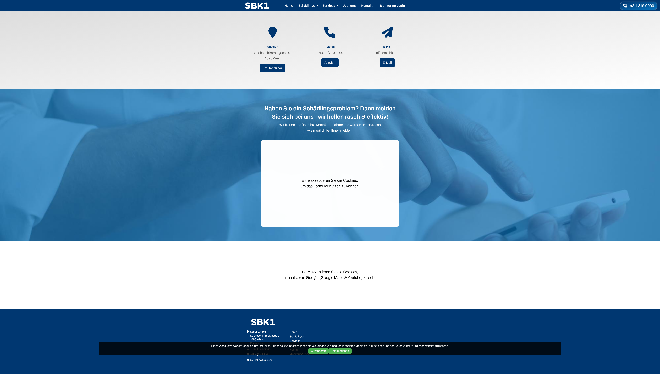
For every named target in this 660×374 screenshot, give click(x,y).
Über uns (349, 5)
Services (328, 5)
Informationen (340, 350)
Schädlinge (307, 5)
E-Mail (387, 62)
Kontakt (367, 5)
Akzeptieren (318, 350)
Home (288, 5)
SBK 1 (257, 5)
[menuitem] (289, 5)
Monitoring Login (392, 5)
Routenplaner (272, 68)
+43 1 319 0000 (640, 6)
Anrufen (329, 62)
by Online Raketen (261, 360)
